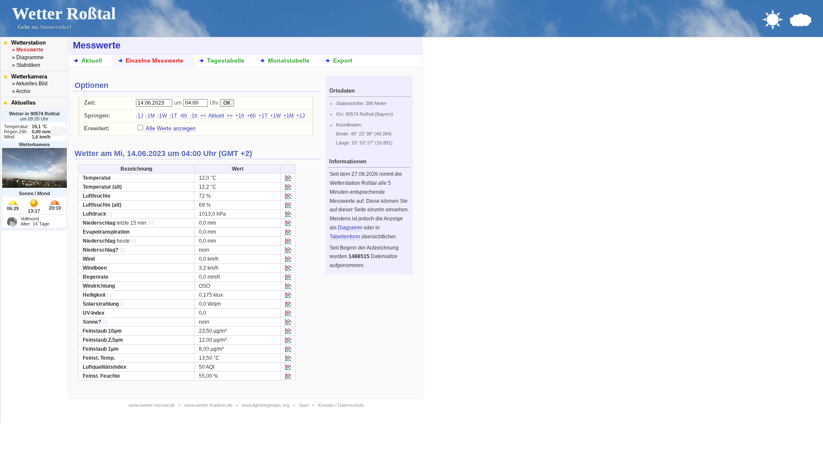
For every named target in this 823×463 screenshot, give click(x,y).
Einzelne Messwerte (154, 60)
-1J (139, 115)
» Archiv (21, 91)
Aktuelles (23, 102)
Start (304, 405)
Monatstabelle (288, 60)
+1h (239, 115)
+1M (288, 115)
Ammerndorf (55, 27)
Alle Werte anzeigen (170, 128)
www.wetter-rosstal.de (152, 405)
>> (230, 115)
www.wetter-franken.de (208, 405)
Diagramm (350, 228)
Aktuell (91, 60)
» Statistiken (26, 65)
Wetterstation (28, 42)
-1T (173, 115)
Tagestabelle (225, 60)
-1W (162, 115)
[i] (110, 214)
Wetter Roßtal (64, 13)
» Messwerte (27, 50)
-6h (183, 115)
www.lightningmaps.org (265, 405)
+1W (275, 115)
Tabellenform (345, 237)
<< (203, 115)
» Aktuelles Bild (30, 84)
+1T (262, 115)
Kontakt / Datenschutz (341, 405)
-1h (194, 115)
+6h (251, 115)
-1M (150, 115)
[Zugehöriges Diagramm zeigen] (288, 179)
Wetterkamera (29, 76)
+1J (300, 115)
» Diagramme (28, 57)
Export (342, 60)
